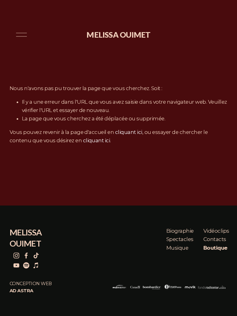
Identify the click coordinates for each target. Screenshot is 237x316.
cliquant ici (128, 132)
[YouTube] (16, 265)
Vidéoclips (216, 231)
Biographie (180, 231)
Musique (177, 248)
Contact (213, 239)
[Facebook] (26, 255)
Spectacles (179, 239)
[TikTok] (36, 255)
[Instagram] (16, 255)
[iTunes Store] (36, 265)
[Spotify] (26, 265)
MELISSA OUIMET (118, 34)
